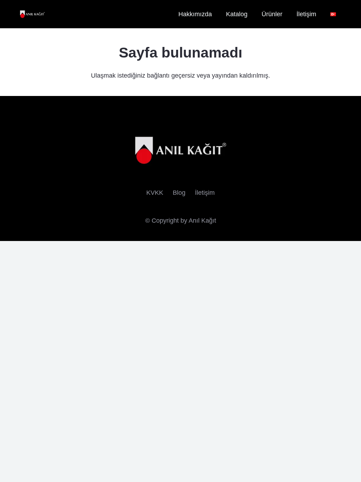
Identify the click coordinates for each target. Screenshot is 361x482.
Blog (179, 192)
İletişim (205, 192)
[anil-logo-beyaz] (32, 14)
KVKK (154, 192)
